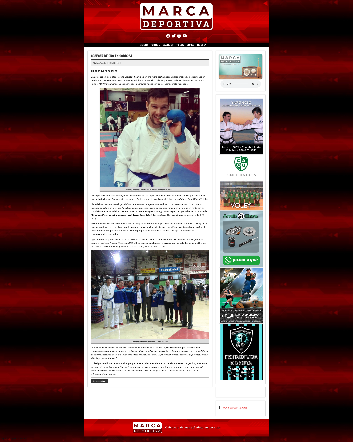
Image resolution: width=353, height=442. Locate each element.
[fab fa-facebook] (168, 36)
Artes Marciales (99, 381)
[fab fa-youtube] (184, 36)
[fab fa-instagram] (179, 36)
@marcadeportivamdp (235, 407)
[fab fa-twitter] (174, 36)
